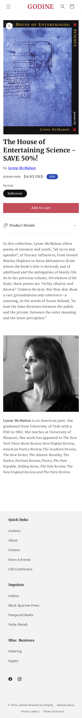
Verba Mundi (18, 624)
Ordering (15, 651)
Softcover (15, 193)
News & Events (19, 560)
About (12, 540)
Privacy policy (30, 711)
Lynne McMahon (22, 168)
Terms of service (53, 711)
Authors (14, 531)
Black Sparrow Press (23, 605)
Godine (13, 596)
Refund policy (65, 705)
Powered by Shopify (40, 705)
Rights (13, 661)
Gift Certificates (20, 569)
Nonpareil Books (21, 615)
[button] (8, 6)
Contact (14, 550)
